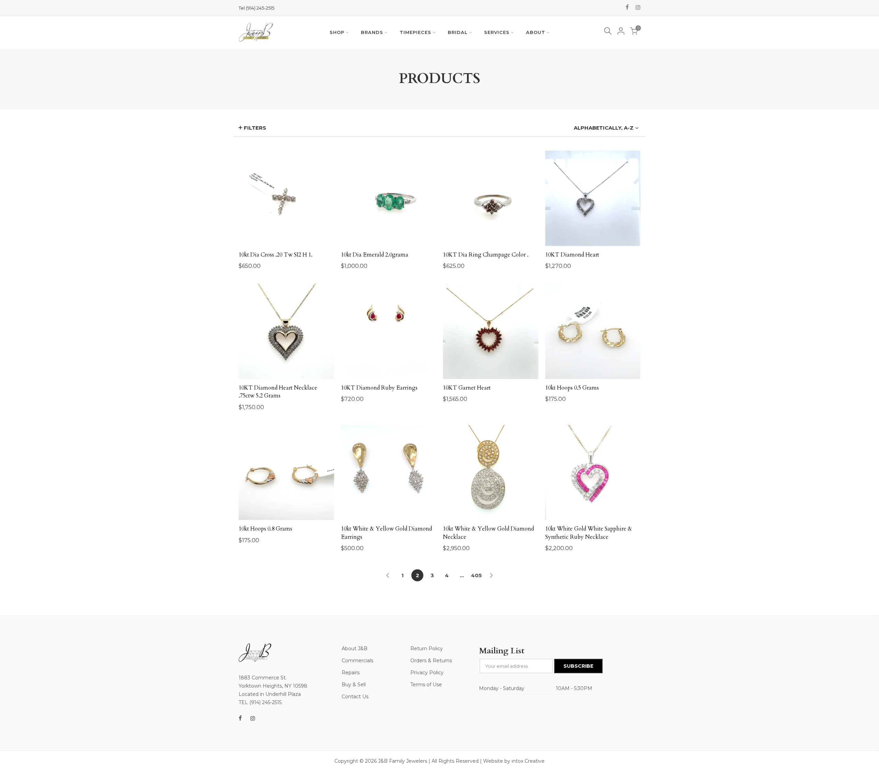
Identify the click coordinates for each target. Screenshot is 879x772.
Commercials (357, 660)
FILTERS (255, 127)
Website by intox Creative (514, 761)
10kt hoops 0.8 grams (265, 529)
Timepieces (415, 32)
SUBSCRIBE (578, 666)
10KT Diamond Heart (572, 255)
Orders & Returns (431, 660)
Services (497, 32)
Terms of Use (426, 684)
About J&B (354, 648)
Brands (372, 32)
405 (476, 575)
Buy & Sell (354, 684)
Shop (337, 32)
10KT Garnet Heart (467, 388)
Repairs (350, 672)
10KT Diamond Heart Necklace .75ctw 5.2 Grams (278, 392)
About (535, 32)
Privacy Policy (427, 672)
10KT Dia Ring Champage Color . (485, 255)
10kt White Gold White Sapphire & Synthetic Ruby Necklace (588, 533)
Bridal (458, 32)
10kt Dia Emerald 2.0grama (374, 255)
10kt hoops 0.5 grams (572, 388)
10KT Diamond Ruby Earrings (379, 388)
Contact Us (355, 696)
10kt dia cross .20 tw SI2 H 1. (275, 255)
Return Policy (426, 648)
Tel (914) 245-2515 (256, 8)
